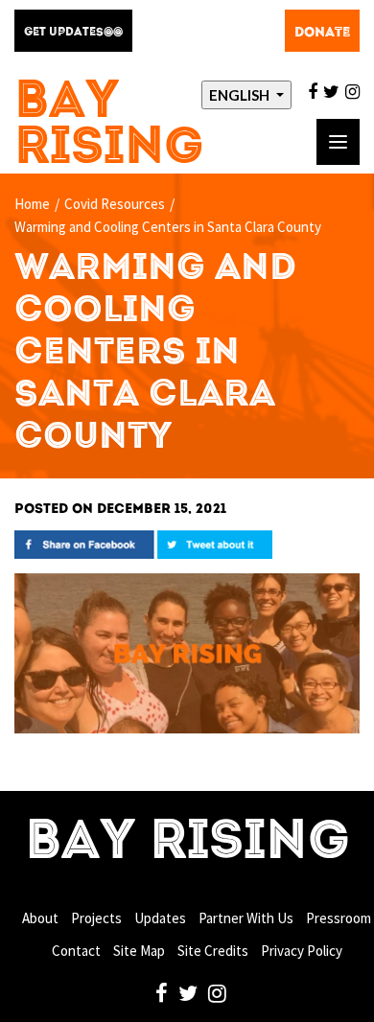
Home (32, 204)
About (40, 918)
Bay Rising (109, 126)
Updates (160, 918)
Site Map (139, 950)
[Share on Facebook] (84, 543)
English (240, 95)
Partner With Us (246, 918)
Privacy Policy (301, 950)
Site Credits (212, 950)
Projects (96, 918)
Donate (322, 32)
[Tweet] (214, 543)
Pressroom (338, 918)
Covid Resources (114, 204)
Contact (76, 950)
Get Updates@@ (73, 32)
